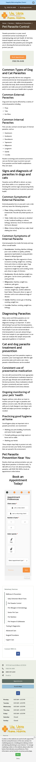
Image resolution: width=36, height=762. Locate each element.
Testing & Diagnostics (13, 626)
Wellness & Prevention (23, 23)
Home (4, 23)
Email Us (8, 675)
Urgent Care (10, 640)
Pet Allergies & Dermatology (17, 608)
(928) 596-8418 (18, 61)
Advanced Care (11, 631)
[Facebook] (18, 654)
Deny (18, 758)
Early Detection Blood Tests (17, 599)
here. (30, 751)
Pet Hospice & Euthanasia (16, 621)
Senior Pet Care (13, 612)
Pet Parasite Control (14, 603)
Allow (18, 754)
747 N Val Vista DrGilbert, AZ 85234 (16, 665)
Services (11, 23)
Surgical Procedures (12, 635)
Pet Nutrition (12, 617)
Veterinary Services (11, 589)
